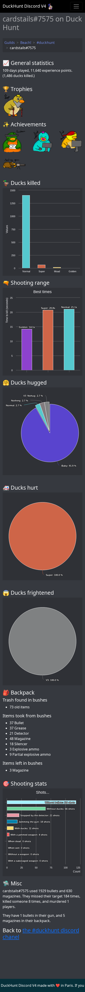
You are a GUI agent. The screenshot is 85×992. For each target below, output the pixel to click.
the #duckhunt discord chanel (41, 933)
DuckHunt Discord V (24, 6)
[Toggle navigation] (76, 6)
